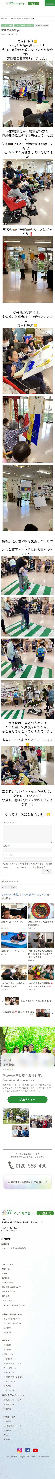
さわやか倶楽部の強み (12, 1323)
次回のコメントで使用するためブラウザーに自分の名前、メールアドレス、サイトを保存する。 (27, 865)
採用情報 (5, 1277)
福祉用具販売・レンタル (13, 1426)
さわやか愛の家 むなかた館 (24, 25)
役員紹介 (7, 1349)
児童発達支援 (9, 1404)
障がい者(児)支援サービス (13, 1395)
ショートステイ (10, 1381)
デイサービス (9, 1372)
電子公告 (5, 1296)
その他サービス (8, 1416)
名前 (6, 845)
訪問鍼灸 (7, 1430)
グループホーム (10, 1368)
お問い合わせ (7, 1282)
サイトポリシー (8, 1291)
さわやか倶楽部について (12, 1314)
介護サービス (7, 1354)
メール (7, 854)
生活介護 (7, 1408)
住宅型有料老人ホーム (12, 1363)
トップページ (7, 1264)
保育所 (6, 1435)
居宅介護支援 (9, 1390)
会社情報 (7, 1345)
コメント (8, 822)
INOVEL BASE (8, 1300)
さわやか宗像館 (7, 25)
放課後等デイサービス (12, 1399)
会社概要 (5, 1340)
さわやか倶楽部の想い (12, 1319)
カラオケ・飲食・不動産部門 (13, 1248)
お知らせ (5, 1273)
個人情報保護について (11, 1287)
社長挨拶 (7, 1332)
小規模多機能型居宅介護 (13, 1377)
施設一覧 (5, 1268)
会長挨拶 (7, 1327)
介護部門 (5, 1243)
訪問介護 (7, 1386)
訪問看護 (7, 1421)
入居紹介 (7, 1439)
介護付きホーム (10, 1359)
